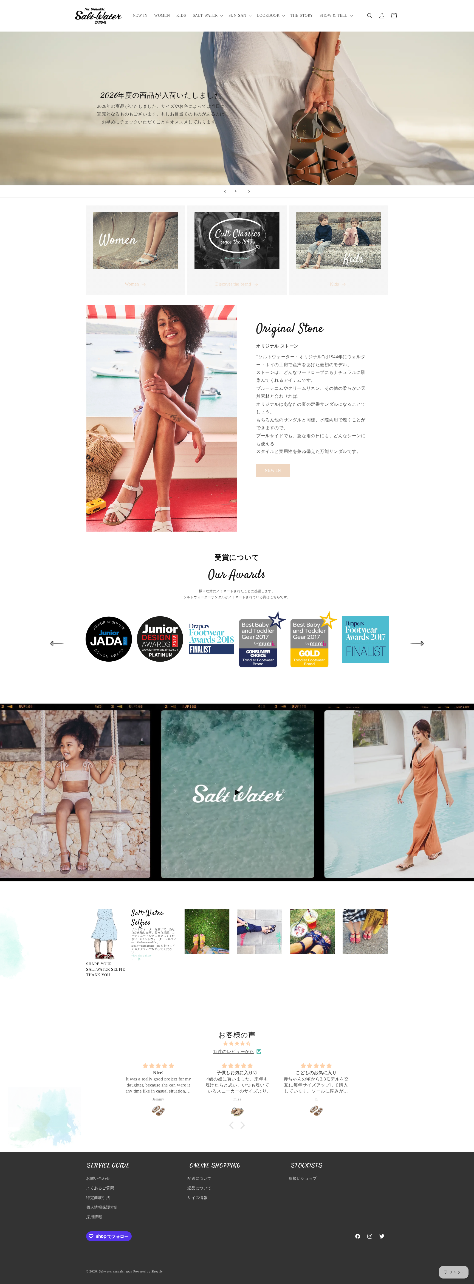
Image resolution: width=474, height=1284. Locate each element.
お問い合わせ (98, 1178)
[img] (237, 1044)
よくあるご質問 (100, 1188)
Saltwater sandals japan (115, 1271)
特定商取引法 (98, 1198)
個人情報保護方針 (102, 1207)
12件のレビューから (233, 1051)
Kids (334, 284)
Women (132, 284)
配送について (199, 1178)
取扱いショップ (303, 1178)
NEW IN (273, 470)
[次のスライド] (249, 191)
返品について (199, 1188)
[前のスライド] (225, 191)
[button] (207, 15)
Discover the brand (233, 284)
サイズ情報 (197, 1198)
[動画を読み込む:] (237, 792)
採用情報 (94, 1217)
